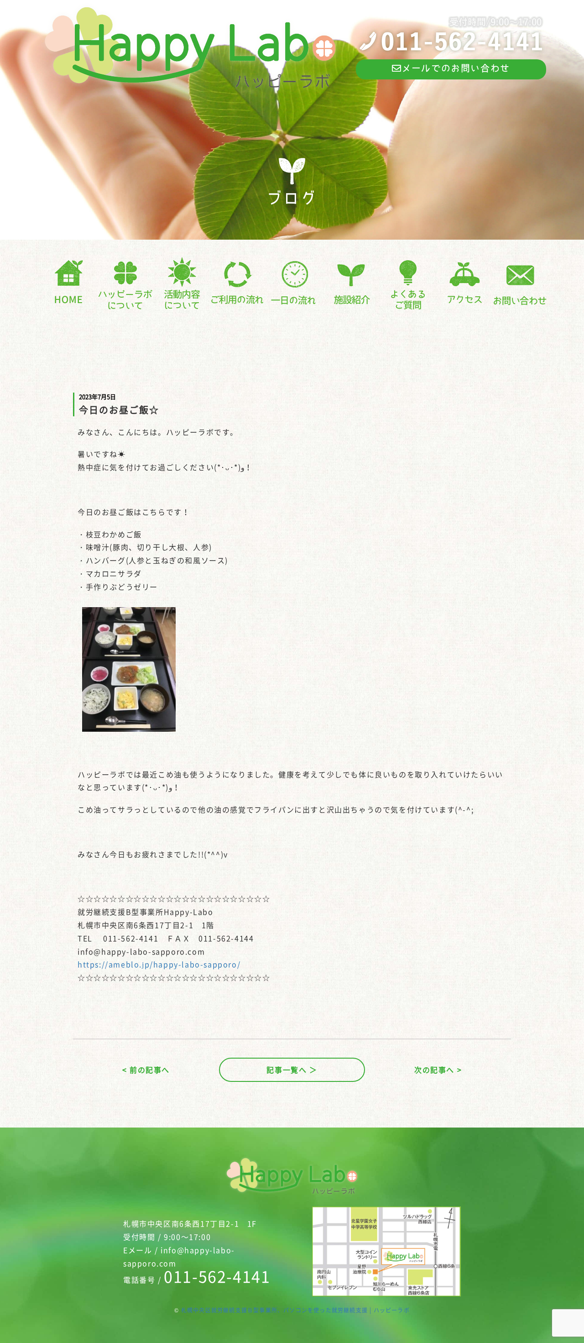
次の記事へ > (438, 1069)
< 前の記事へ (146, 1069)
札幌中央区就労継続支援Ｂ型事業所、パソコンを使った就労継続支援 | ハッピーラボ (295, 1310)
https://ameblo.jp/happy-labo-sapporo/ (159, 964)
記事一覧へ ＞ (291, 1069)
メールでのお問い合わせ (456, 68)
